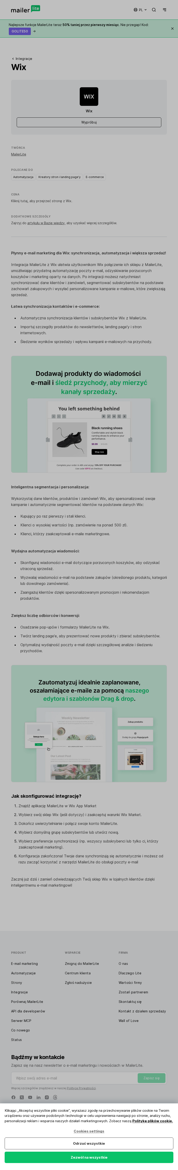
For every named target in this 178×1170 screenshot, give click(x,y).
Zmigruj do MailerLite (82, 964)
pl (141, 10)
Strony (16, 983)
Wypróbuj (89, 122)
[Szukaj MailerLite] (154, 10)
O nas (123, 964)
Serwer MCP (21, 1021)
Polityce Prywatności (81, 1088)
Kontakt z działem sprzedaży (142, 1011)
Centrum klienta (78, 973)
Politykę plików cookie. (152, 1121)
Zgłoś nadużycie (78, 983)
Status (16, 1040)
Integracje (19, 992)
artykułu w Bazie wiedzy (46, 223)
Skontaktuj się (130, 1002)
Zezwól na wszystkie (89, 1157)
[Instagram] (46, 1097)
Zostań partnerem (133, 992)
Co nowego (20, 1030)
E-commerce (95, 177)
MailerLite (18, 154)
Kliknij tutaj (19, 201)
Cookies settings (89, 1131)
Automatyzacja (23, 177)
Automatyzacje (23, 973)
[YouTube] (30, 1097)
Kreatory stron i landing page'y (59, 177)
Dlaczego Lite (130, 973)
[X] (21, 1097)
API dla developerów (28, 1011)
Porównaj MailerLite (27, 1002)
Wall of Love (129, 1021)
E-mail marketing (24, 964)
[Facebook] (13, 1097)
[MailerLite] (25, 9)
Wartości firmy (130, 983)
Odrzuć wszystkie (89, 1143)
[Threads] (55, 1097)
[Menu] (163, 9)
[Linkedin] (38, 1097)
